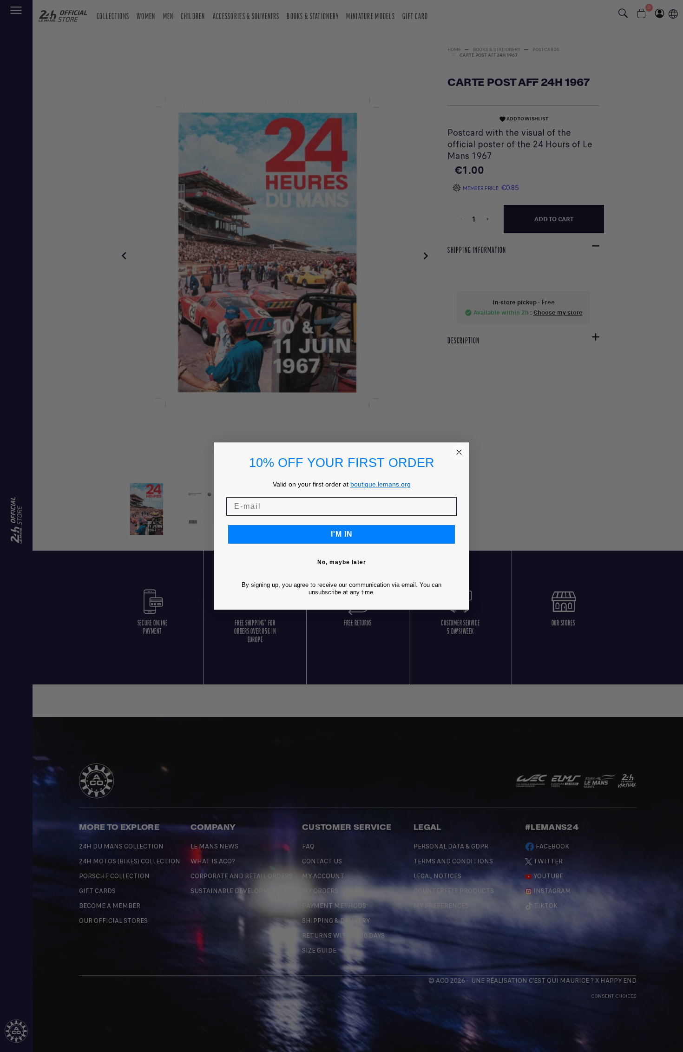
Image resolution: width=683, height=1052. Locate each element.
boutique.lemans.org (380, 484)
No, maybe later (341, 562)
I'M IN (342, 534)
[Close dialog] (459, 452)
